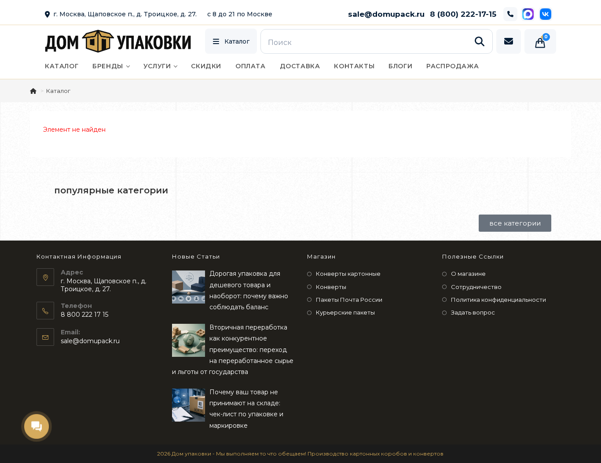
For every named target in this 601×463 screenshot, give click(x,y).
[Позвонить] (510, 14)
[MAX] (528, 14)
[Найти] (479, 41)
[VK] (546, 14)
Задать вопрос (473, 312)
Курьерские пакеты (345, 312)
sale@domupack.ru (386, 14)
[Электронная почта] (508, 41)
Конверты (331, 286)
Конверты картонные (348, 273)
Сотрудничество (476, 286)
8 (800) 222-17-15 (463, 14)
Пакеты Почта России (349, 299)
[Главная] (34, 90)
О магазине (468, 273)
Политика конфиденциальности (498, 299)
